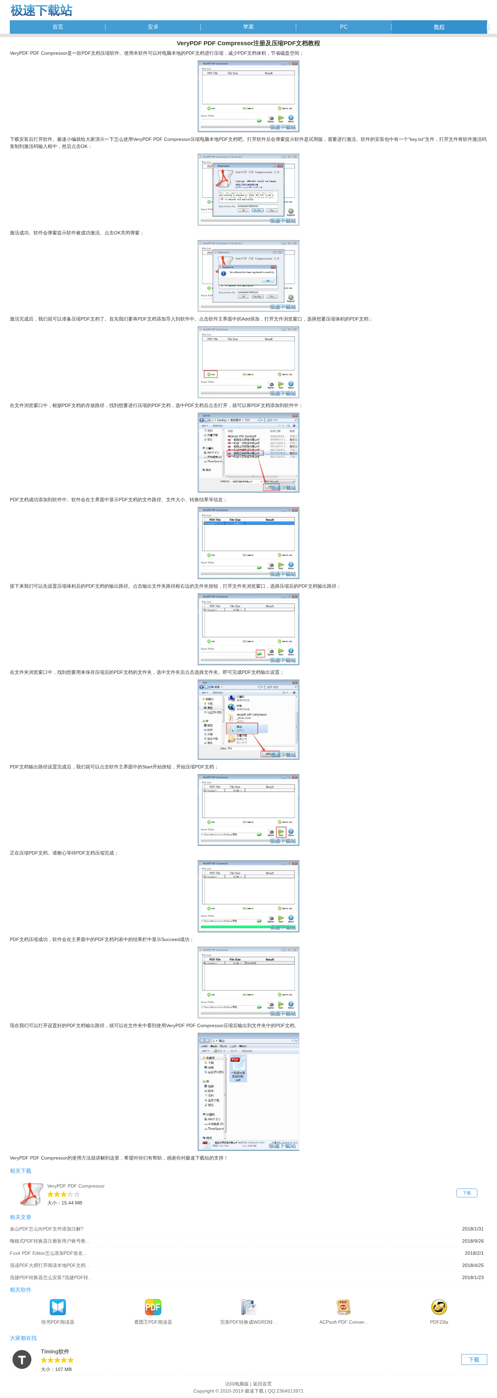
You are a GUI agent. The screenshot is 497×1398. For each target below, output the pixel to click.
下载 (467, 1193)
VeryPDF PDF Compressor (76, 1186)
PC (344, 27)
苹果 (248, 27)
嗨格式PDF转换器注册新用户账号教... (50, 1241)
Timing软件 (55, 1351)
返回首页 (262, 1384)
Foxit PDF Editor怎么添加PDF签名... (48, 1253)
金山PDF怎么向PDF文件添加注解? (47, 1228)
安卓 (153, 27)
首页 (57, 27)
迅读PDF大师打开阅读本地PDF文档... (50, 1265)
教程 (439, 27)
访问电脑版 (237, 1384)
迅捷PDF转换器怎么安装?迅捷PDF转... (51, 1277)
